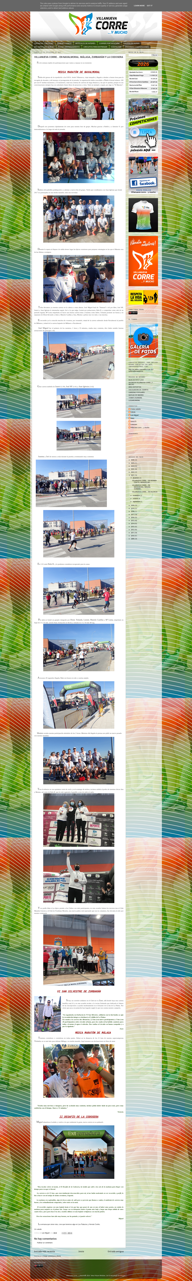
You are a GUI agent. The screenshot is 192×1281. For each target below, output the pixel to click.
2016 (133, 517)
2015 (133, 520)
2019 (133, 508)
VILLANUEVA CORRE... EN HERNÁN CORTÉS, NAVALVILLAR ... (144, 481)
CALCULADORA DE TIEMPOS (138, 390)
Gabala (133, 412)
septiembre (137, 501)
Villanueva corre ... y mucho (140, 427)
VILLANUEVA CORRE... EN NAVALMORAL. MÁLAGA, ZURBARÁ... (141, 487)
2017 (133, 514)
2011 (133, 533)
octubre (135, 498)
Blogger (122, 1275)
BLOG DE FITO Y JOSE (136, 380)
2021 (133, 475)
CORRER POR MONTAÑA (109, 43)
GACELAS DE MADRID (136, 395)
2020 (133, 505)
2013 (133, 527)
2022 (133, 472)
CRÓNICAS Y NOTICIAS (43, 43)
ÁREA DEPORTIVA (135, 387)
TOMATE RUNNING (135, 398)
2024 (133, 466)
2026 (133, 460)
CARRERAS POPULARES (137, 392)
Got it (149, 6)
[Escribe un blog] (65, 1233)
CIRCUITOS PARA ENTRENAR (95, 47)
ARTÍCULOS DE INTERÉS (85, 43)
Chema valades (136, 409)
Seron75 (133, 421)
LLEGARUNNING (134, 400)
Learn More (139, 6)
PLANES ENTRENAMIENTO (69, 47)
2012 (133, 530)
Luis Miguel (134, 415)
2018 (133, 511)
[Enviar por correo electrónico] (63, 1233)
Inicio (81, 1251)
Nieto (132, 418)
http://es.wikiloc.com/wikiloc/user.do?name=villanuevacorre (141, 370)
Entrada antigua (116, 1251)
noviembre (136, 495)
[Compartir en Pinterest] (71, 1233)
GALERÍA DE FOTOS (131, 43)
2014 (133, 523)
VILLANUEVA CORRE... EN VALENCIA (144, 492)
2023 (133, 469)
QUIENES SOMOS (64, 43)
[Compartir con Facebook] (69, 1233)
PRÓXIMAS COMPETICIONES (137, 47)
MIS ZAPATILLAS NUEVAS (44, 47)
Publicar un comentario (45, 1243)
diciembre (136, 478)
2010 (133, 536)
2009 (133, 539)
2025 (133, 463)
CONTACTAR (116, 47)
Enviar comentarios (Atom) (52, 1256)
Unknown (134, 424)
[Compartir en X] (67, 1233)
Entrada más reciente (44, 1251)
